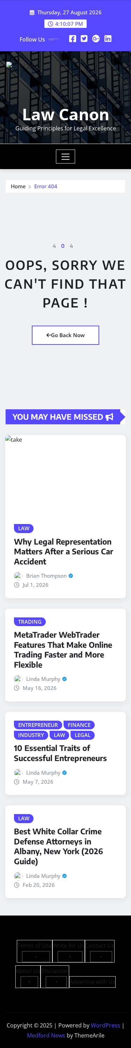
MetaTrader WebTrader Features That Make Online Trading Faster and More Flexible (63, 649)
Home (18, 186)
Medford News (46, 1035)
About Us (28, 971)
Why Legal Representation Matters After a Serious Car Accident (63, 551)
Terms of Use (34, 945)
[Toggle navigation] (65, 157)
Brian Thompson (46, 575)
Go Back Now (68, 335)
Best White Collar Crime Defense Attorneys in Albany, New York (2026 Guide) (58, 846)
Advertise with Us (92, 982)
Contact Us (99, 945)
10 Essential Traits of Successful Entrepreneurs (60, 753)
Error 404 (45, 186)
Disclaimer (55, 971)
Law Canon (65, 114)
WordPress (105, 1025)
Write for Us (69, 945)
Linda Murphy (43, 678)
